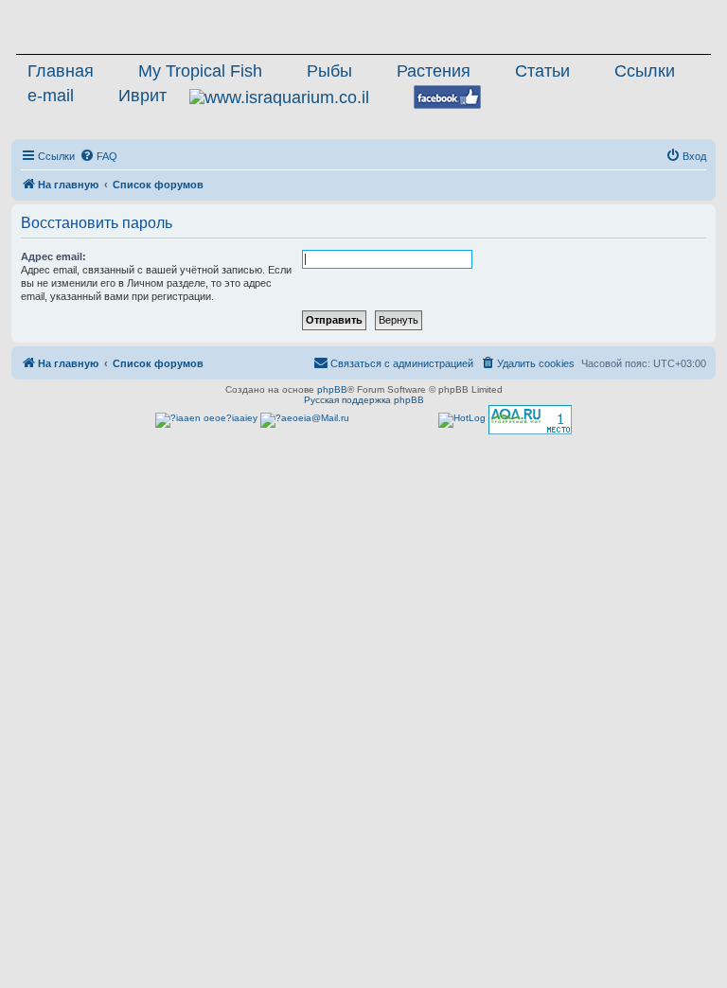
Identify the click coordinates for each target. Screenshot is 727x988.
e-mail (50, 95)
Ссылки (644, 71)
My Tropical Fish (200, 71)
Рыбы (329, 71)
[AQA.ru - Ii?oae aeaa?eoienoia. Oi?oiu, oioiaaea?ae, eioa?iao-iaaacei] (530, 419)
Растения (433, 71)
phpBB (332, 389)
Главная (60, 71)
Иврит (142, 95)
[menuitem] (98, 156)
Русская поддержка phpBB (364, 400)
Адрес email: (53, 256)
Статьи (542, 71)
